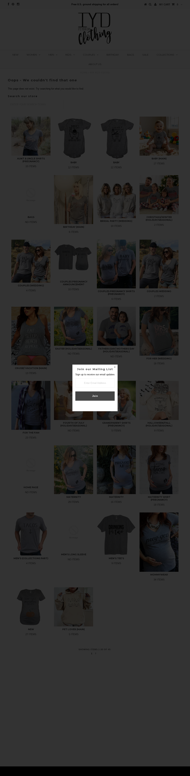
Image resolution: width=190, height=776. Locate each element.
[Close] (114, 367)
